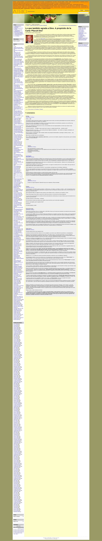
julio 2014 (16, 456)
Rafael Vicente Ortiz (17, 297)
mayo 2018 (16, 409)
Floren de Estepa (17, 131)
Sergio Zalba (16, 312)
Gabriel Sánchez (17, 142)
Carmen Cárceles (17, 87)
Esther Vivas (16, 119)
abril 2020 (16, 386)
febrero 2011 (16, 497)
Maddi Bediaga (17, 238)
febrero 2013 (16, 473)
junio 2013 (16, 469)
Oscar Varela (16, 281)
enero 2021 (16, 377)
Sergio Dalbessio (17, 310)
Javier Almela (16, 168)
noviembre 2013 (17, 464)
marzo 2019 (16, 399)
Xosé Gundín (16, 319)
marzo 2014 (16, 460)
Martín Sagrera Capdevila (19, 258)
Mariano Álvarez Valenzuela (17, 256)
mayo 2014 (16, 458)
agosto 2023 (16, 346)
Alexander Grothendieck (18, 50)
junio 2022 (16, 360)
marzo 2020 (16, 387)
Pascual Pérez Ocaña (18, 285)
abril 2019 (16, 398)
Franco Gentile (16, 139)
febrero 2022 (16, 364)
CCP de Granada (17, 94)
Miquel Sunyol (16, 269)
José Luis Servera (17, 193)
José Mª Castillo (17, 199)
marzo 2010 (16, 508)
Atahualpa (55, 538)
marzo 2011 (16, 496)
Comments (87, 10)
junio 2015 (16, 445)
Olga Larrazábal (17, 278)
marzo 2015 (16, 448)
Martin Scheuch (17, 260)
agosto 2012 (16, 479)
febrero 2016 (16, 437)
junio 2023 (16, 348)
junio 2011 (16, 493)
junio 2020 (16, 384)
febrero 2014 (16, 461)
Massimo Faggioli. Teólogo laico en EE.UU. (18, 262)
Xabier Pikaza (16, 318)
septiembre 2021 (17, 369)
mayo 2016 (16, 434)
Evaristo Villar (16, 121)
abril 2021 (16, 374)
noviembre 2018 (17, 403)
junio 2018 (16, 408)
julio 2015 (16, 444)
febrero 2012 (16, 485)
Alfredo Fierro (16, 52)
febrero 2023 (16, 352)
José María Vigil (17, 198)
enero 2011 (16, 498)
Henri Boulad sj (17, 154)
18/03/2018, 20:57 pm (30, 187)
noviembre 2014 (17, 452)
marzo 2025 (16, 327)
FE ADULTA (81, 32)
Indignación (85, 45)
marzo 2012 (16, 484)
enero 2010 (16, 510)
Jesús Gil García (17, 172)
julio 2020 (16, 383)
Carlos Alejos (16, 79)
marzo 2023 (16, 351)
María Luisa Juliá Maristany (17, 249)
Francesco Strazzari (17, 135)
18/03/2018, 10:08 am (30, 229)
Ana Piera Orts (16, 54)
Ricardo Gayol (16, 302)
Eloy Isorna (16, 114)
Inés (15, 163)
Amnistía (79, 44)
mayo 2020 (16, 385)
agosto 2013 (16, 467)
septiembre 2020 (17, 381)
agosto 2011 (16, 491)
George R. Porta (17, 143)
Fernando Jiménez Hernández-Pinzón (17, 129)
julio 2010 (16, 504)
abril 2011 (16, 495)
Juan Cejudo (16, 215)
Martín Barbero (17, 257)
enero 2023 (16, 353)
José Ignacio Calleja (17, 189)
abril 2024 (16, 338)
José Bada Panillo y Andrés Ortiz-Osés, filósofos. (17, 186)
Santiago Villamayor (17, 308)
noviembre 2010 (17, 500)
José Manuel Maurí (17, 194)
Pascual (15, 284)
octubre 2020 (16, 380)
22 (18, 531)
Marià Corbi (16, 246)
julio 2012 (16, 480)
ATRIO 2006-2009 (82, 29)
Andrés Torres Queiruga (18, 57)
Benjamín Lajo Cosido (18, 75)
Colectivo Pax (16, 98)
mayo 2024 (16, 337)
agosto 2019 (16, 394)
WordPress (51, 538)
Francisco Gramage (17, 137)
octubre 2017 (16, 416)
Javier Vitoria (16, 171)
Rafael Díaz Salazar (17, 296)
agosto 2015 (16, 443)
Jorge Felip (16, 180)
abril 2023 (16, 350)
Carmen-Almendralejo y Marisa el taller (18, 91)
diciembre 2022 (17, 354)
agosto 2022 (16, 358)
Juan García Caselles (18, 216)
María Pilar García (17, 250)
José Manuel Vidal (17, 195)
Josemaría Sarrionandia (18, 207)
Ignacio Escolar (17, 158)
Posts (82, 10)
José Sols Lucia (17, 203)
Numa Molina (16, 275)
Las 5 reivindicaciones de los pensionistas (67, 25)
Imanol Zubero (16, 161)
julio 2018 (16, 407)
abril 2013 (16, 471)
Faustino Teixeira (17, 122)
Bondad (82, 44)
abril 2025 (16, 326)
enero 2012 (16, 486)
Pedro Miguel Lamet (17, 287)
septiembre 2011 (17, 490)
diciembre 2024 (17, 330)
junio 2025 (16, 324)
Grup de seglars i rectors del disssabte (18, 150)
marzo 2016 (16, 436)
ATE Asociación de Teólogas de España (18, 73)
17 (21, 530)
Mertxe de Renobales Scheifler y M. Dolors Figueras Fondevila (18, 267)
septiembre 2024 (17, 333)
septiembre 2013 (17, 466)
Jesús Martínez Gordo (18, 173)
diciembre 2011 (17, 487)
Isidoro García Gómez (18, 164)
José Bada (16, 184)
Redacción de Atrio (17, 299)
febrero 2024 (16, 340)
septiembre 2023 (17, 345)
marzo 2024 (16, 339)
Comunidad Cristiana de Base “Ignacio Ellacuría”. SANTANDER (18, 100)
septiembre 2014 (17, 454)
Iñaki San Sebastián (17, 162)
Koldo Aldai (16, 227)
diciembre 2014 (17, 451)
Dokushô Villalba (17, 110)
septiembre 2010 (17, 502)
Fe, (34, 109)
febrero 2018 (16, 412)
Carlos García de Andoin (18, 82)
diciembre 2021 (17, 366)
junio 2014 (16, 457)
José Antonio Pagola (18, 182)
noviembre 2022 (17, 355)
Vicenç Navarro (17, 315)
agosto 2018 (16, 406)
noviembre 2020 (17, 379)
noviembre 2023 (17, 343)
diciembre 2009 (17, 511)
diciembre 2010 (17, 499)
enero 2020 (16, 389)
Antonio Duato (16, 60)
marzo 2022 (16, 363)
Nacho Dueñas (16, 274)
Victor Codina (16, 316)
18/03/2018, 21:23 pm (30, 117)
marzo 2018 (16, 411)
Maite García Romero (18, 239)
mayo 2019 (16, 397)
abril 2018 (16, 410)
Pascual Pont (16, 286)
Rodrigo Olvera (17, 303)
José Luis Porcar (17, 192)
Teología (41, 109)
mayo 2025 (16, 325)
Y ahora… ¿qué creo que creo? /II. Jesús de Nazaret (36, 25)
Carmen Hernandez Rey (18, 88)
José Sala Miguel (17, 202)
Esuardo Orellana (17, 120)
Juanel (15, 223)
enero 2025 (16, 329)
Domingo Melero (17, 111)
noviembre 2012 (17, 476)
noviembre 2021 (17, 367)
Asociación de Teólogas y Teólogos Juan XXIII (18, 70)
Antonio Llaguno (17, 63)
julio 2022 (16, 359)
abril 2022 (16, 362)
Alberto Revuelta (17, 47)
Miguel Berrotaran (17, 268)
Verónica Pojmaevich (18, 314)
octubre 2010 (16, 501)
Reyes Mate (16, 301)
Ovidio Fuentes (17, 282)
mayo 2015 (16, 446)
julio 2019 (16, 395)
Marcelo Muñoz (17, 243)
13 (15, 530)
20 (15, 531)
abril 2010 (16, 507)
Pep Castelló (16, 289)
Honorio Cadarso (17, 155)
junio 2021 (16, 372)
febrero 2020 (16, 388)
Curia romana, (31, 109)
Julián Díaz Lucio (17, 224)
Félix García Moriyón (18, 127)
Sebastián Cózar (17, 309)
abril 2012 (16, 483)
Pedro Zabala (16, 288)
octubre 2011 (16, 489)
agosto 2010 (16, 503)
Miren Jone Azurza (17, 270)
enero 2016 (16, 438)
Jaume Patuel (16, 167)
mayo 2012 (16, 482)
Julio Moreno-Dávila (17, 225)
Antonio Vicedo (17, 68)
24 (21, 531)
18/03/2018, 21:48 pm (32, 146)
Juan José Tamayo (17, 218)
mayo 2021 (16, 373)
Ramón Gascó (16, 298)
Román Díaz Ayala (17, 304)
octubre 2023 (16, 344)
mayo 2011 (16, 494)
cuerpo (83, 45)
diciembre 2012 (17, 475)
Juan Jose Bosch (17, 217)
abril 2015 (16, 447)
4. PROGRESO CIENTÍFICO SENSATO (18, 31)
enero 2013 (16, 474)
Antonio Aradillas (17, 59)
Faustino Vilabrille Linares (19, 123)
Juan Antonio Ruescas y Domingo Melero (18, 210)
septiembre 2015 (17, 442)
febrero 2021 (16, 376)
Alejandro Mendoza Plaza (18, 48)
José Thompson (17, 204)
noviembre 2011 (17, 488)
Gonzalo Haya (16, 144)
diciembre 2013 (17, 463)
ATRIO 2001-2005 (82, 28)
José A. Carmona (17, 181)
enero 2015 (16, 450)
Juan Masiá (16, 221)
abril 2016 (16, 435)
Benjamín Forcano (17, 74)
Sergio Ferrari (16, 311)
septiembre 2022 (17, 357)
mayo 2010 (16, 506)
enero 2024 (16, 341)
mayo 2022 (16, 361)
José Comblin (16, 188)
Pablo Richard (16, 283)
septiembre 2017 (17, 417)
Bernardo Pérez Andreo (18, 76)
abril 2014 (16, 459)
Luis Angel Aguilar (17, 234)
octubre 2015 (16, 441)
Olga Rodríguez (17, 279)
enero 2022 (16, 365)
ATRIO (50, 537)
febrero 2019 (16, 400)
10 (21, 529)
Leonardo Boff (16, 230)
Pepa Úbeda (16, 290)
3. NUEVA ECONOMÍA (18, 30)
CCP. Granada (81, 31)
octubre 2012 (16, 477)
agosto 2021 (16, 370)
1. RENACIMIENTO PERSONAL (17, 27)
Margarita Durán (17, 244)
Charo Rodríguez (17, 96)
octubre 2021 (16, 368)
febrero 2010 (16, 509)
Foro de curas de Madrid (18, 132)
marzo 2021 (16, 375)
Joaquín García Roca (18, 178)
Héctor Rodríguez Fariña (18, 152)
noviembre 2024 (17, 331)
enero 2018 (16, 413)
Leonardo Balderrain (18, 229)
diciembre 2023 (17, 342)
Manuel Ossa (16, 241)
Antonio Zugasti (17, 69)
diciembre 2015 (17, 439)
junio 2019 (16, 396)
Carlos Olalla (16, 86)
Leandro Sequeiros (17, 228)
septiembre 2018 (17, 405)
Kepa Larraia (16, 226)
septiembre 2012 (17, 478)
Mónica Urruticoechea (18, 271)
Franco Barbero (17, 138)
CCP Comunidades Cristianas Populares (18, 93)
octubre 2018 (16, 404)
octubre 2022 (16, 356)
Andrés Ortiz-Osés (17, 56)
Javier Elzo (16, 169)
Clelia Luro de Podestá (18, 97)
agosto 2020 (16, 382)
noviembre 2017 (17, 415)
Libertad (79, 46)
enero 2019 (16, 401)
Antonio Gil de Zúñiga (18, 62)
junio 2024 (16, 336)
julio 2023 (16, 347)
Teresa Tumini (16, 313)
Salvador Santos (17, 305)
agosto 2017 (16, 418)
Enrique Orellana (17, 117)
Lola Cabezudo (17, 231)
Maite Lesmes (16, 240)
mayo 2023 (16, 349)
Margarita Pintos (17, 245)
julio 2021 (16, 371)
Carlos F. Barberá (17, 81)
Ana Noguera (16, 53)
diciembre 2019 (17, 390)
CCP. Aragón (81, 30)
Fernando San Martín (18, 130)
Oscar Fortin (16, 280)
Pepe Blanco (16, 291)
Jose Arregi (16, 183)
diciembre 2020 (17, 378)
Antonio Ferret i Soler (18, 61)
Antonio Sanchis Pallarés (18, 66)
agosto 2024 (16, 334)
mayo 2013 (16, 470)
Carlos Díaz (16, 80)
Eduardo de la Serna (18, 112)
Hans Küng (16, 151)
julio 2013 (16, 468)
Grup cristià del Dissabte (18, 145)
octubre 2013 (16, 465)
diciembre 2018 (17, 402)
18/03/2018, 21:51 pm (32, 180)
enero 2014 (16, 462)
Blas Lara (15, 78)
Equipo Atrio (16, 118)
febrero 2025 (16, 328)
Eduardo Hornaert (17, 113)
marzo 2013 (16, 472)
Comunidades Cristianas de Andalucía (18, 103)
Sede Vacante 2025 (86, 46)
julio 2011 (15, 492)
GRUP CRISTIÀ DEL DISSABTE (83, 33)
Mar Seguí (16, 242)
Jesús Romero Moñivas (18, 176)
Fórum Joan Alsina (17, 134)
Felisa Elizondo (17, 126)
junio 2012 (16, 481)
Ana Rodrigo (16, 55)
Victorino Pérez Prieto (18, 317)
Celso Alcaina (16, 95)
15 (18, 530)
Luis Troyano (16, 237)
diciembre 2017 (17, 414)
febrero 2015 (16, 449)
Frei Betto (16, 140)
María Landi (16, 247)
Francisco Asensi (17, 136)
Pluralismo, (37, 109)
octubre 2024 (16, 332)
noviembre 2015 (17, 440)
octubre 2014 (16, 453)
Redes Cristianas (17, 300)
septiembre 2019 (17, 393)
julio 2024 (16, 335)
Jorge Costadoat (17, 179)
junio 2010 (16, 505)
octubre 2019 (16, 392)
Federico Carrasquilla (18, 125)
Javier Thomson (17, 170)
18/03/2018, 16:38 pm (30, 209)
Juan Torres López (17, 222)
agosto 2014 (16, 455)
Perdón (82, 46)
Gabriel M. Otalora (17, 141)
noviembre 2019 (17, 391)
